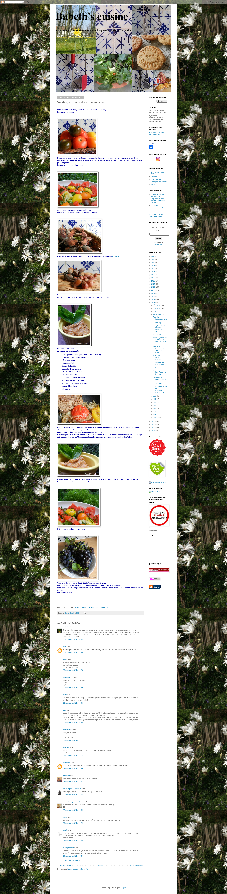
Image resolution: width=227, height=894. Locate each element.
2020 (153, 275)
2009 (153, 424)
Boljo (65, 695)
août (155, 396)
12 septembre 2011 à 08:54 (73, 640)
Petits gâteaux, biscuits (159, 182)
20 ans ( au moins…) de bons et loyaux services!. (159, 349)
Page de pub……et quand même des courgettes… (160, 373)
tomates (78, 607)
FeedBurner (158, 245)
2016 (153, 287)
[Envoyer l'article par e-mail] (84, 613)
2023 (153, 266)
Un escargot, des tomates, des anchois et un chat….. (159, 365)
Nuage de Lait (68, 677)
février (155, 414)
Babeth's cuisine (92, 15)
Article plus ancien (136, 865)
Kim (64, 647)
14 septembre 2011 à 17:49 (73, 769)
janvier (155, 418)
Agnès (65, 830)
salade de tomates (88, 607)
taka (64, 710)
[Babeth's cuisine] (151, 149)
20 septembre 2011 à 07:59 (73, 856)
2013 (153, 296)
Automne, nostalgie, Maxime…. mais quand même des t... (160, 340)
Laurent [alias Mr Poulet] (72, 789)
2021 (153, 272)
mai (154, 405)
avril (155, 408)
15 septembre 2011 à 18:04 (73, 810)
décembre (157, 305)
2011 (153, 302)
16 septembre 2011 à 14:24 (73, 823)
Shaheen (66, 776)
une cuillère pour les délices (73, 802)
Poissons (154, 205)
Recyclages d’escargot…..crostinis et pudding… (160, 320)
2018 (153, 281)
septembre (157, 314)
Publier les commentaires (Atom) (78, 869)
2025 (153, 259)
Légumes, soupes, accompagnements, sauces (158, 201)
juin (154, 402)
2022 (153, 269)
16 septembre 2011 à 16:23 (73, 841)
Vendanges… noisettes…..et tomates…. (159, 357)
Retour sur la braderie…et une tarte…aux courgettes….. (160, 380)
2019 (153, 278)
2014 (153, 293)
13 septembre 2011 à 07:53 (73, 723)
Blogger (123, 888)
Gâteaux (154, 176)
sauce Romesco (102, 607)
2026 (153, 256)
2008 (153, 428)
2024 (153, 262)
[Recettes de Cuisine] (157, 455)
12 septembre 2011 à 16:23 (73, 670)
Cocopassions (68, 848)
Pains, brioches (156, 179)
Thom (65, 817)
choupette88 (68, 730)
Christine (66, 747)
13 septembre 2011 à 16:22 (73, 740)
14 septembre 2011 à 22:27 (73, 782)
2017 (153, 284)
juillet (155, 399)
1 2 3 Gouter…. (158, 335)
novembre (157, 308)
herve (65, 660)
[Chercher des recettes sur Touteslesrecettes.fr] (157, 482)
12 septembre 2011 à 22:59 (73, 688)
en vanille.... (116, 256)
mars (155, 411)
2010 (153, 421)
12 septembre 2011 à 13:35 (73, 653)
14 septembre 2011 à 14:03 (73, 756)
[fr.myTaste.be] (154, 492)
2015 (153, 290)
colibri (65, 627)
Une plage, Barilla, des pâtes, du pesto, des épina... (159, 329)
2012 (153, 299)
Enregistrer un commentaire (70, 860)
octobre (156, 311)
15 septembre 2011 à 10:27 (73, 795)
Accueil (100, 865)
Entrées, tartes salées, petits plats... (159, 195)
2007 (153, 431)
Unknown (66, 763)
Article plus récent (64, 865)
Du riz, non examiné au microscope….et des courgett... (160, 389)
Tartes (153, 185)
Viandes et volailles (158, 208)
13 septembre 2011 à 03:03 (73, 703)
